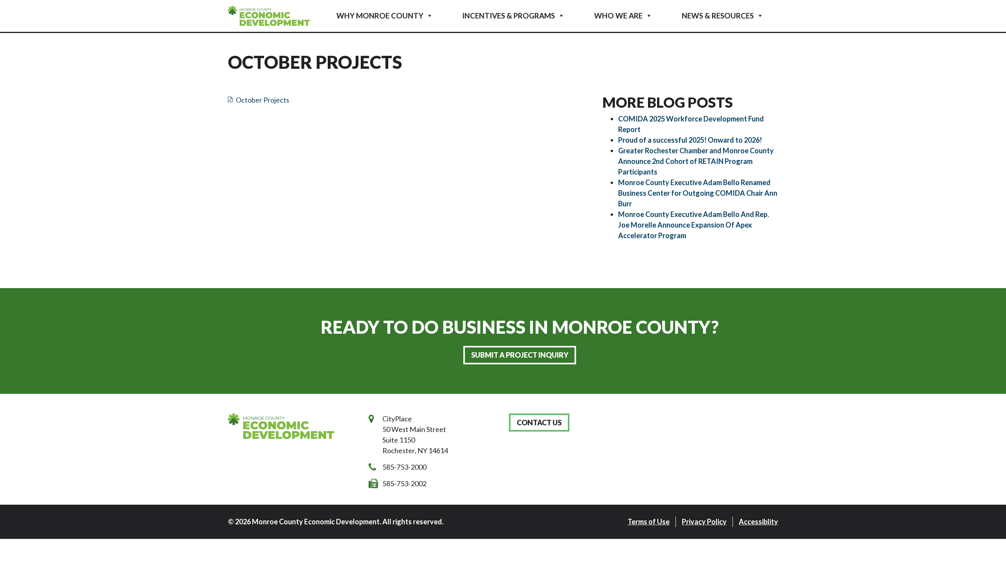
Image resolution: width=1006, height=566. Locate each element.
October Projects (262, 100)
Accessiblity (758, 521)
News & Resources (718, 15)
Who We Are (618, 15)
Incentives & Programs (508, 15)
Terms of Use (649, 521)
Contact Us (539, 422)
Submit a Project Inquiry (519, 355)
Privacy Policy (704, 521)
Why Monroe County (379, 15)
